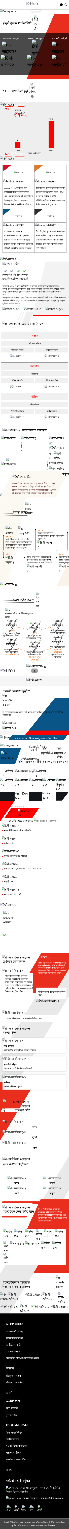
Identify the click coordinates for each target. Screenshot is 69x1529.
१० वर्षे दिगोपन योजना (16, 1446)
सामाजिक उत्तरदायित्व (16, 1459)
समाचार (9, 1469)
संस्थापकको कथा (14, 1338)
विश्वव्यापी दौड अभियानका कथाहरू (22, 1358)
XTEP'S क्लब (13, 1351)
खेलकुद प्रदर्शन (13, 1375)
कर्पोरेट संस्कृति (13, 1344)
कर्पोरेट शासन (12, 1439)
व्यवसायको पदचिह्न (14, 1331)
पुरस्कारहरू (11, 1414)
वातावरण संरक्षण (13, 1452)
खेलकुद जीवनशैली (14, 1382)
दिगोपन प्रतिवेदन (14, 1432)
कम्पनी (9, 1392)
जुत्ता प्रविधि (12, 1408)
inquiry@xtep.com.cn (51, 1498)
